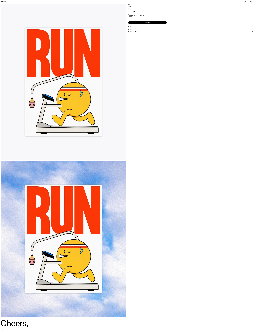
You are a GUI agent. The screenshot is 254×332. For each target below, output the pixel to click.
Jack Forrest (3, 1)
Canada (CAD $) (249, 329)
